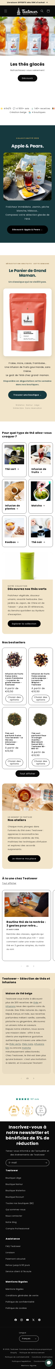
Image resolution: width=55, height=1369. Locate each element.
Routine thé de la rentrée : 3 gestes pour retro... (26, 923)
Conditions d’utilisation (42, 1357)
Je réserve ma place (24, 858)
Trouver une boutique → (27, 394)
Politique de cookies (16, 1308)
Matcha (36, 505)
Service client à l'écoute (18, 1271)
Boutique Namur (14, 1184)
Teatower (14, 1349)
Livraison (10, 1252)
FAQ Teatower (13, 1246)
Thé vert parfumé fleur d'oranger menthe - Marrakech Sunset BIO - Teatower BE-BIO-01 (38, 741)
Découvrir (27, 78)
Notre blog (11, 1222)
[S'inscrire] (46, 1162)
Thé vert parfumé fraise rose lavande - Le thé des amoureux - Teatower (14, 738)
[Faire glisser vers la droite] (34, 966)
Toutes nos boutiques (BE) (20, 1203)
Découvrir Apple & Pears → (27, 229)
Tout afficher (27, 773)
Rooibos (10, 542)
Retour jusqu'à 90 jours (18, 1265)
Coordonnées (40, 1361)
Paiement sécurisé (15, 1258)
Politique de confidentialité (20, 1301)
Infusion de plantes (12, 507)
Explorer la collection (24, 623)
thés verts (15, 1044)
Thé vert (10, 469)
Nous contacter (14, 1215)
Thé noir (36, 542)
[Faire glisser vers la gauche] (21, 966)
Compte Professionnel (17, 1228)
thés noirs (27, 1044)
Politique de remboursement (32, 1353)
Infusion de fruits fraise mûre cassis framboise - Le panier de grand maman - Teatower (14, 679)
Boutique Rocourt (15, 1197)
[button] (6, 11)
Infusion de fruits (38, 471)
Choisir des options (14, 698)
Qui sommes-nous (16, 1209)
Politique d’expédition (21, 1361)
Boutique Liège (13, 1178)
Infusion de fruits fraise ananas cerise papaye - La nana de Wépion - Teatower (40, 679)
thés (35, 1002)
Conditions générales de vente (22, 1295)
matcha (26, 1047)
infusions (11, 1006)
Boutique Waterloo (15, 1190)
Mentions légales (15, 1289)
